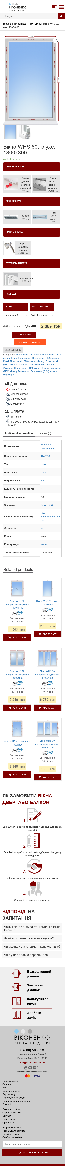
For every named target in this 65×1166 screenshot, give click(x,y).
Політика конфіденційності (16, 1100)
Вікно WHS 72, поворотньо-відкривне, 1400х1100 (17, 604)
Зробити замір (34, 1015)
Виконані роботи (11, 1109)
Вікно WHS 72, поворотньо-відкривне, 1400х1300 (17, 674)
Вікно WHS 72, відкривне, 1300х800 (17, 743)
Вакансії (6, 1104)
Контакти (7, 1115)
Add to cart (24, 334)
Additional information (19, 433)
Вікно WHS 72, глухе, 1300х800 (47, 602)
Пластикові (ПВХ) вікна (28, 354)
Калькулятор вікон (37, 1001)
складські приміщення (47, 446)
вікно (44, 544)
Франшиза (8, 1122)
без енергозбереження (50, 516)
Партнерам (8, 1119)
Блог (5, 1087)
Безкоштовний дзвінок (39, 973)
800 (43, 480)
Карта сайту (9, 1094)
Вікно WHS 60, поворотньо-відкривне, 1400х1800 (47, 674)
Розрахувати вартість (13, 1130)
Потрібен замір (10, 1133)
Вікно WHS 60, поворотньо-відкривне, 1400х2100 (47, 744)
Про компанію (10, 1080)
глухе (44, 464)
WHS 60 (45, 456)
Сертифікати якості (12, 1112)
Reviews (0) (44, 433)
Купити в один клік (30, 342)
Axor (43, 528)
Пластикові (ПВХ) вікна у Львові (31, 367)
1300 (43, 472)
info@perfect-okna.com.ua (32, 1062)
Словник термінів (11, 1090)
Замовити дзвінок (35, 987)
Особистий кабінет (12, 1137)
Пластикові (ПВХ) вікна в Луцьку (27, 361)
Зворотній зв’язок (11, 1127)
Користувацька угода (13, 1097)
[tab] (18, 433)
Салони (6, 1084)
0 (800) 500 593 (32, 1049)
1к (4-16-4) (47, 505)
